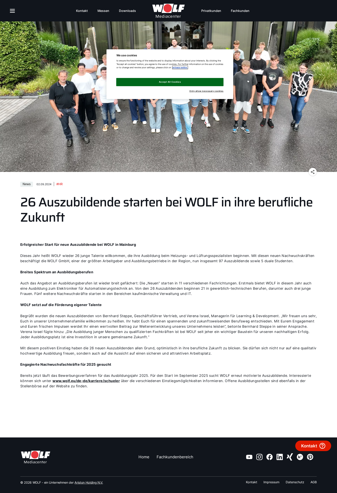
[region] (169, 74)
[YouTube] (249, 457)
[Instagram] (259, 457)
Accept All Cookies (170, 82)
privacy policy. (180, 67)
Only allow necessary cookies (206, 91)
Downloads (127, 11)
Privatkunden (211, 11)
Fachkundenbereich (175, 457)
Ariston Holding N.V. (88, 482)
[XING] (290, 457)
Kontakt (82, 11)
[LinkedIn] (280, 457)
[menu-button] (12, 11)
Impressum (271, 482)
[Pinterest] (310, 457)
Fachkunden (240, 11)
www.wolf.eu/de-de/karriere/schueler (86, 381)
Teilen (313, 172)
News (27, 184)
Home (143, 457)
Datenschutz (295, 482)
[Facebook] (269, 457)
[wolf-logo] (169, 11)
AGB (313, 482)
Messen (103, 11)
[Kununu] (300, 457)
